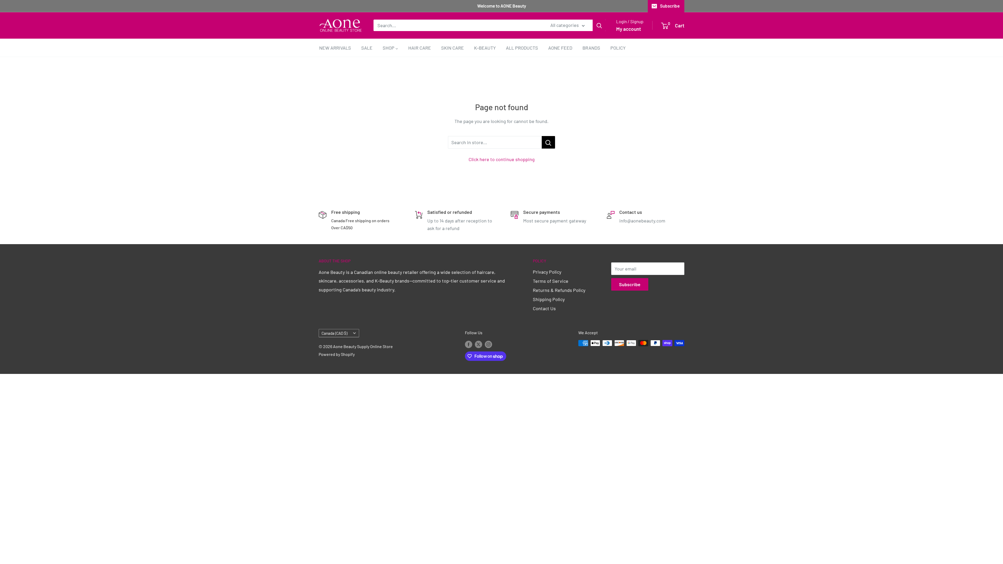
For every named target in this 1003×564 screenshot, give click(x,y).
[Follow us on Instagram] (488, 344)
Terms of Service (550, 281)
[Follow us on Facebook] (468, 344)
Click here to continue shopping (502, 159)
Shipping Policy (549, 299)
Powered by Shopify (337, 354)
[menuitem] (335, 47)
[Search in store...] (548, 142)
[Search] (599, 25)
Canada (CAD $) (334, 333)
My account (628, 29)
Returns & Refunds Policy (559, 290)
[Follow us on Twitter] (478, 344)
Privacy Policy (547, 272)
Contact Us (544, 308)
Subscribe (670, 5)
